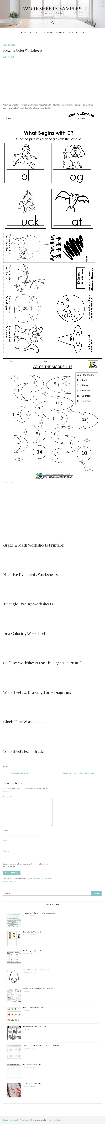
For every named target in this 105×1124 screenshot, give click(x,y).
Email (5, 841)
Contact (34, 32)
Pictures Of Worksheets (20, 773)
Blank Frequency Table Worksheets (35, 951)
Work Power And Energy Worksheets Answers (39, 913)
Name (6, 831)
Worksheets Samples (52, 8)
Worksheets (9, 45)
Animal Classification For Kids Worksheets (38, 989)
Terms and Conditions (54, 32)
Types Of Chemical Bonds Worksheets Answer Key (41, 1045)
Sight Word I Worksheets (32, 1083)
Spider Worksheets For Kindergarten (36, 970)
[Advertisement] (52, 79)
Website (6, 851)
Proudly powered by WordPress (16, 1120)
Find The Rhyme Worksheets (33, 1007)
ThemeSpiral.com (54, 1120)
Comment (7, 797)
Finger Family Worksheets (32, 932)
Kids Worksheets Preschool (32, 1064)
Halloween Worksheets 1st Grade (34, 1026)
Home (24, 32)
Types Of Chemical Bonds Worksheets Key (78, 773)
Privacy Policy (76, 32)
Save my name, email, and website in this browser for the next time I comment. (26, 865)
